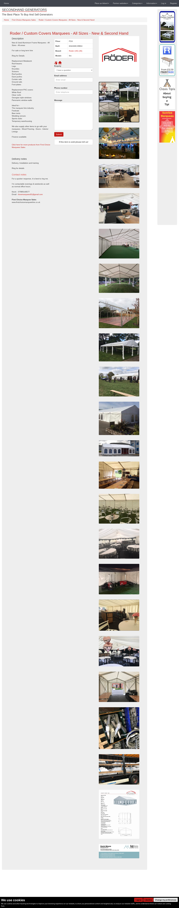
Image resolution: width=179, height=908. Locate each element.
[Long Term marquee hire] (119, 651)
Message (58, 100)
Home (6, 3)
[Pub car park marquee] (119, 418)
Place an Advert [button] (101, 3)
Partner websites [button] (120, 3)
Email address (60, 76)
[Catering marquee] (119, 687)
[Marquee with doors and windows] (119, 448)
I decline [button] (148, 900)
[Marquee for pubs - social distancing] (119, 347)
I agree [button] (138, 900)
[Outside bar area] (119, 615)
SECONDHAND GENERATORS (24, 10)
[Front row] (167, 60)
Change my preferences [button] (165, 900)
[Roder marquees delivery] (119, 769)
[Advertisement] (52, 228)
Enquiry (57, 66)
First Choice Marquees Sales (24, 20)
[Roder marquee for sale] (119, 143)
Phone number (60, 88)
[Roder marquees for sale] (119, 56)
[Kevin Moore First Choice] (119, 851)
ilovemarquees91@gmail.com (30, 194)
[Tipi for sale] (167, 93)
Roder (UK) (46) (75, 51)
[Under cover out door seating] (119, 508)
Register (173, 3)
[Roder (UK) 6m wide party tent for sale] (119, 814)
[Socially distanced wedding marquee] (119, 208)
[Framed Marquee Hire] (119, 381)
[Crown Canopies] (167, 27)
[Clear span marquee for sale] (119, 313)
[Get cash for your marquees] (167, 127)
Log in (163, 3)
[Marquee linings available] (119, 544)
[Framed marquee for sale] (119, 176)
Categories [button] (136, 3)
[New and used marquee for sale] (119, 475)
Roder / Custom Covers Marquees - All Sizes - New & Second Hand (66, 20)
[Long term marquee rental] (119, 102)
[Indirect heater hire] (119, 579)
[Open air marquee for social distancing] (119, 278)
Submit (59, 134)
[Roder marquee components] (119, 728)
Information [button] (151, 3)
